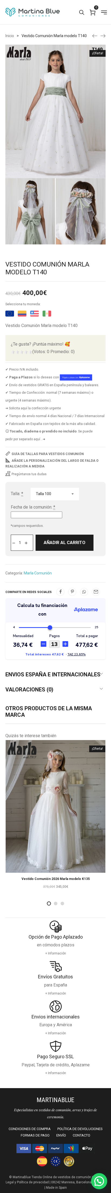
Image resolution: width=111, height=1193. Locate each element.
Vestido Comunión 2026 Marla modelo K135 (56, 879)
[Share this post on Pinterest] (72, 592)
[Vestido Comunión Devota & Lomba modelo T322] (95, 35)
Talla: (17, 493)
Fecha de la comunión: (33, 507)
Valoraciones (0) (29, 689)
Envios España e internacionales (52, 674)
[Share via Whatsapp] (84, 592)
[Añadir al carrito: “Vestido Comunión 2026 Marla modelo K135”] (55, 867)
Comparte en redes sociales (28, 592)
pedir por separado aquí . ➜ (25, 439)
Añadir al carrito (64, 542)
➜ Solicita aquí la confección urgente (33, 408)
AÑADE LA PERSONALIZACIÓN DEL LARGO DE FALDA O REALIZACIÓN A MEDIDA (52, 463)
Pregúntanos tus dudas (29, 474)
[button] (99, 1181)
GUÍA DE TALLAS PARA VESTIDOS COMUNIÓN (48, 454)
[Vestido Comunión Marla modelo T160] (103, 35)
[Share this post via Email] (96, 592)
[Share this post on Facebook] (60, 592)
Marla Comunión (38, 573)
